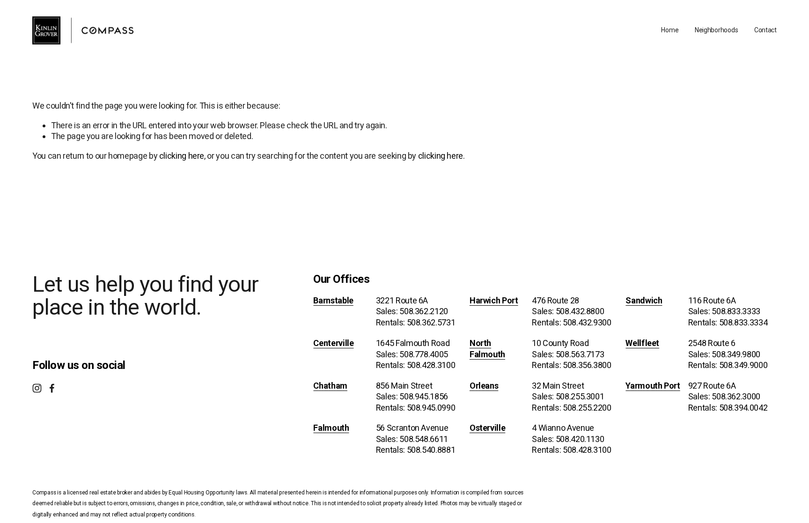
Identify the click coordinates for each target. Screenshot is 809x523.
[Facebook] (52, 388)
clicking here (181, 156)
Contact (765, 30)
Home (669, 30)
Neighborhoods (716, 30)
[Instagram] (37, 388)
